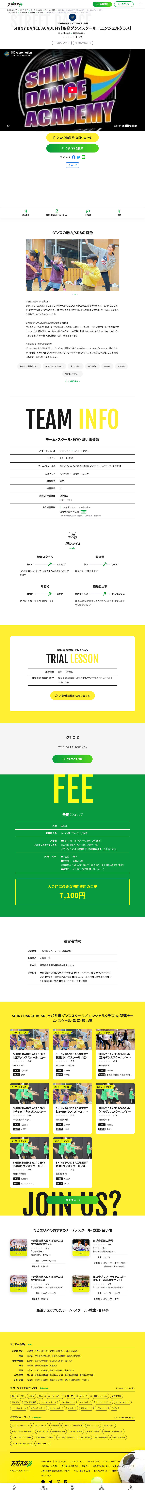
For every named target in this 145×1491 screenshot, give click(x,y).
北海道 (30, 1351)
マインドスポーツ (56, 1408)
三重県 (53, 1365)
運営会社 (85, 1466)
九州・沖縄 (65, 33)
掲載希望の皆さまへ (101, 1466)
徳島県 (75, 1375)
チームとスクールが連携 (72, 1425)
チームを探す (46, 1461)
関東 (21, 1356)
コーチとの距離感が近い (22, 1443)
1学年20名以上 (40, 1425)
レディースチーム (42, 1443)
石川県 (60, 1361)
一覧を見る (69, 1200)
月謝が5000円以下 (72, 373)
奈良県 (60, 1370)
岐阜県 (30, 1365)
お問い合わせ (117, 1471)
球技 (14, 1396)
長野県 (38, 1361)
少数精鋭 (55, 1425)
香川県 (68, 1375)
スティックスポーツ (38, 1408)
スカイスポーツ (85, 1402)
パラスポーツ (101, 1408)
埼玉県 (47, 1356)
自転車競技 (116, 1396)
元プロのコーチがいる (21, 1425)
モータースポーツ (123, 1402)
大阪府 (30, 1370)
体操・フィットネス (100, 1396)
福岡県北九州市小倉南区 (104, 1251)
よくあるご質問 (93, 1461)
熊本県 (53, 1380)
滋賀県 (53, 1370)
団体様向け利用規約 (70, 1466)
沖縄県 (85, 1380)
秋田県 (60, 1351)
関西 (21, 1370)
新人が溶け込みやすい (54, 366)
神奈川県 (39, 1356)
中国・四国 (18, 1375)
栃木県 (70, 1356)
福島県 (75, 1351)
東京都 (30, 1356)
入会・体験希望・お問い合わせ (74, 137)
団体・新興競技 (30, 1402)
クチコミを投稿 (74, 148)
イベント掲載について (81, 1471)
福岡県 (76, 473)
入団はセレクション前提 (21, 1437)
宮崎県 (68, 1380)
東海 (21, 1365)
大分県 (60, 1380)
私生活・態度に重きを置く (22, 1431)
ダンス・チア (65, 450)
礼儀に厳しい (42, 1431)
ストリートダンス (81, 450)
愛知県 (45, 1365)
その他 (114, 1408)
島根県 (53, 1375)
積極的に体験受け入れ (29, 366)
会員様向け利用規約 (49, 1466)
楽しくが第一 (76, 366)
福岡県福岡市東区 (116, 1287)
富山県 (53, 1361)
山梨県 (30, 1361)
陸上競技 (71, 1396)
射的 (41, 1396)
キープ (74, 165)
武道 (22, 1396)
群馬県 (77, 1356)
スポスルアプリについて (122, 1466)
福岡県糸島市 (79, 33)
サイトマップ (46, 1475)
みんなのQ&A (60, 1461)
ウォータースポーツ (55, 1396)
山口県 (60, 1375)
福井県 (68, 1361)
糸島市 (85, 473)
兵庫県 (38, 1370)
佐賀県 (38, 1380)
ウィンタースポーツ (48, 1402)
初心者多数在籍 (101, 1437)
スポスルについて (77, 1461)
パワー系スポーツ (68, 1402)
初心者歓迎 (92, 366)
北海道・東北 (17, 1351)
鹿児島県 (76, 1380)
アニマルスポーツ (19, 1408)
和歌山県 (69, 1370)
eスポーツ (72, 1408)
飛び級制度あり (58, 1431)
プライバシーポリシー (111, 1461)
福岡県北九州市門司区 (41, 1255)
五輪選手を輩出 (93, 1431)
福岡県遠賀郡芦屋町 (54, 1287)
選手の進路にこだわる (45, 1437)
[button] (70, 294)
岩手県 (45, 1351)
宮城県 (53, 1351)
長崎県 (45, 1380)
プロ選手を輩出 (76, 1431)
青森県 (38, 1351)
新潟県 (45, 1361)
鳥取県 (45, 1375)
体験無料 (121, 366)
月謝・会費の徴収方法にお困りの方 (55, 1471)
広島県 (38, 1375)
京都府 (45, 1370)
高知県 (90, 1375)
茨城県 (62, 1356)
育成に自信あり (118, 1437)
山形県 (68, 1351)
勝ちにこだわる (93, 1425)
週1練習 (107, 366)
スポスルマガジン (101, 1471)
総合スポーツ (86, 1408)
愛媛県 (83, 1375)
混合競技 (15, 1402)
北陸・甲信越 (17, 1361)
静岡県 (38, 1365)
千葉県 (55, 1356)
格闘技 (31, 1396)
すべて (125, 1388)
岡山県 (30, 1375)
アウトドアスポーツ (103, 1402)
